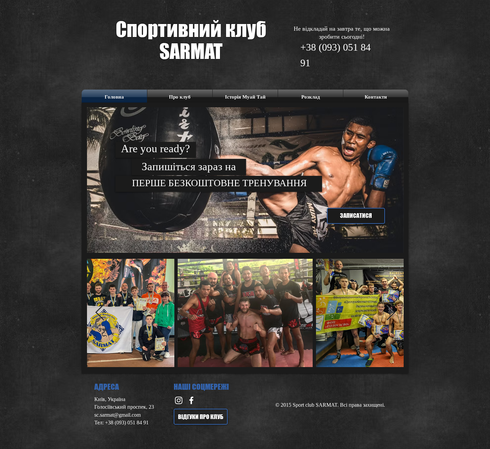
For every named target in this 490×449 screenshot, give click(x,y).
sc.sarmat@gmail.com (117, 415)
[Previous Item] (100, 313)
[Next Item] (391, 313)
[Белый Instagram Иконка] (179, 400)
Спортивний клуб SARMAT (191, 40)
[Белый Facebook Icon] (191, 400)
